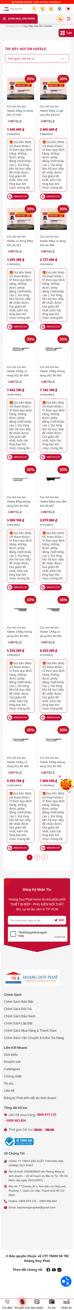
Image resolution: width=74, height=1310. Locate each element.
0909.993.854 (48, 1201)
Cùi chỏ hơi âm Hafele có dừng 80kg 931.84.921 (20, 241)
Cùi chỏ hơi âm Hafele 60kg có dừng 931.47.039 (20, 110)
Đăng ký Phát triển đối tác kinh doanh (30, 1098)
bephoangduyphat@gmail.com (36, 1207)
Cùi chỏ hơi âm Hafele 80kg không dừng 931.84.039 (18, 501)
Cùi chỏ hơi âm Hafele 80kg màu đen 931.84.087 (53, 501)
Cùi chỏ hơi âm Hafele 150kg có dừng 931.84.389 (17, 762)
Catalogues (12, 1069)
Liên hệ (9, 1090)
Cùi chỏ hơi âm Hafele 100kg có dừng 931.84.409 (17, 371)
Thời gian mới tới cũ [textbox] (21, 58)
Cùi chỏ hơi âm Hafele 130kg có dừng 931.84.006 (50, 632)
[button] (35, 9)
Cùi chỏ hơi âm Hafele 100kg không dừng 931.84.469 (52, 371)
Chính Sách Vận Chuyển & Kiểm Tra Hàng (34, 1038)
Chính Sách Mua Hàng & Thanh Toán (30, 1030)
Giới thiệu (11, 1054)
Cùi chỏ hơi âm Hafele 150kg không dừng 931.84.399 (52, 762)
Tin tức (9, 1083)
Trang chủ (12, 26)
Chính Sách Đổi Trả (18, 1009)
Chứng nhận (13, 1076)
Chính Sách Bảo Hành (20, 1016)
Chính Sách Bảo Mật (18, 1001)
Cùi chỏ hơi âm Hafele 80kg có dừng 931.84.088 (53, 241)
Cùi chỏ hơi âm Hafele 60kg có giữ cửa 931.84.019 (51, 110)
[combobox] (37, 58)
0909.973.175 (20, 196)
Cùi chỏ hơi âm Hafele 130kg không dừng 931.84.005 (19, 632)
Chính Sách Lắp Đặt (18, 1023)
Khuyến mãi (12, 1061)
